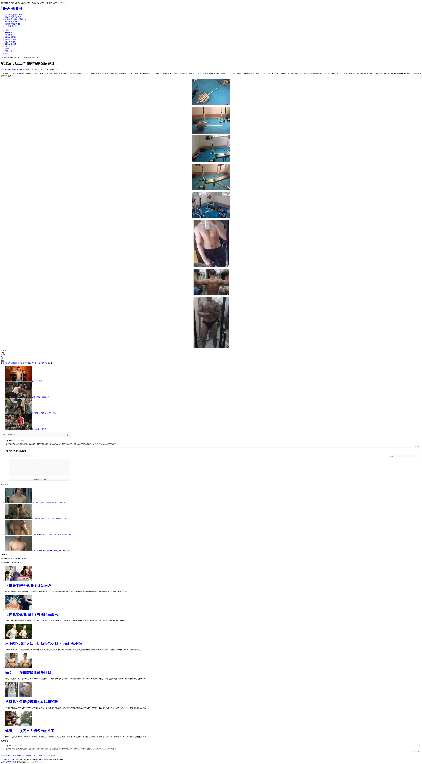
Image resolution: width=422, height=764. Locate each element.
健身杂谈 (4, 755)
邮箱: (392, 456)
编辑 (35, 69)
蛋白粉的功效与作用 (13, 22)
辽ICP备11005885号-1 (9, 762)
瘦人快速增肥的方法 (13, 17)
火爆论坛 (8, 53)
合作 (44, 755)
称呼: (10, 456)
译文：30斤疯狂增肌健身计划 (28, 673)
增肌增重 (8, 35)
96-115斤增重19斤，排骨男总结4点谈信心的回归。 (51, 551)
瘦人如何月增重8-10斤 (14, 15)
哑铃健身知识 (10, 44)
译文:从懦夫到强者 (39, 429)
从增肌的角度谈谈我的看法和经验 (31, 702)
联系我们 (50, 755)
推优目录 (29, 755)
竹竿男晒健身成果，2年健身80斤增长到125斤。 (50, 518)
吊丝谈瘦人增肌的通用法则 (15, 19)
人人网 (32, 363)
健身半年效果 (37, 381)
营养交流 (8, 46)
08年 (10, 745)
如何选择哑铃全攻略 (13, 24)
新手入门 (8, 49)
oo (415, 446)
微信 (21, 363)
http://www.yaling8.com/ (13, 69)
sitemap (44, 762)
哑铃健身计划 (10, 42)
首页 (7, 30)
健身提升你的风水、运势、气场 (44, 413)
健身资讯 (8, 33)
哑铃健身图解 (10, 37)
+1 (67, 435)
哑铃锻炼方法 (10, 39)
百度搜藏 (43, 363)
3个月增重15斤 (11, 26)
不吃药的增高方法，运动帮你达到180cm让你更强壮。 (47, 644)
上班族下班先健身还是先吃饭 (28, 586)
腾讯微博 (15, 363)
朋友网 (37, 363)
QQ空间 (9, 363)
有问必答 (37, 755)
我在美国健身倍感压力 (40, 397)
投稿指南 (20, 755)
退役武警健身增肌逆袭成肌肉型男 (31, 615)
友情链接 (12, 755)
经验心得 (8, 51)
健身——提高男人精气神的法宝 (30, 731)
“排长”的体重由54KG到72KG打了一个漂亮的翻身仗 (52, 535)
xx (418, 446)
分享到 (3, 363)
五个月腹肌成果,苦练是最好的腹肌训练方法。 (49, 502)
